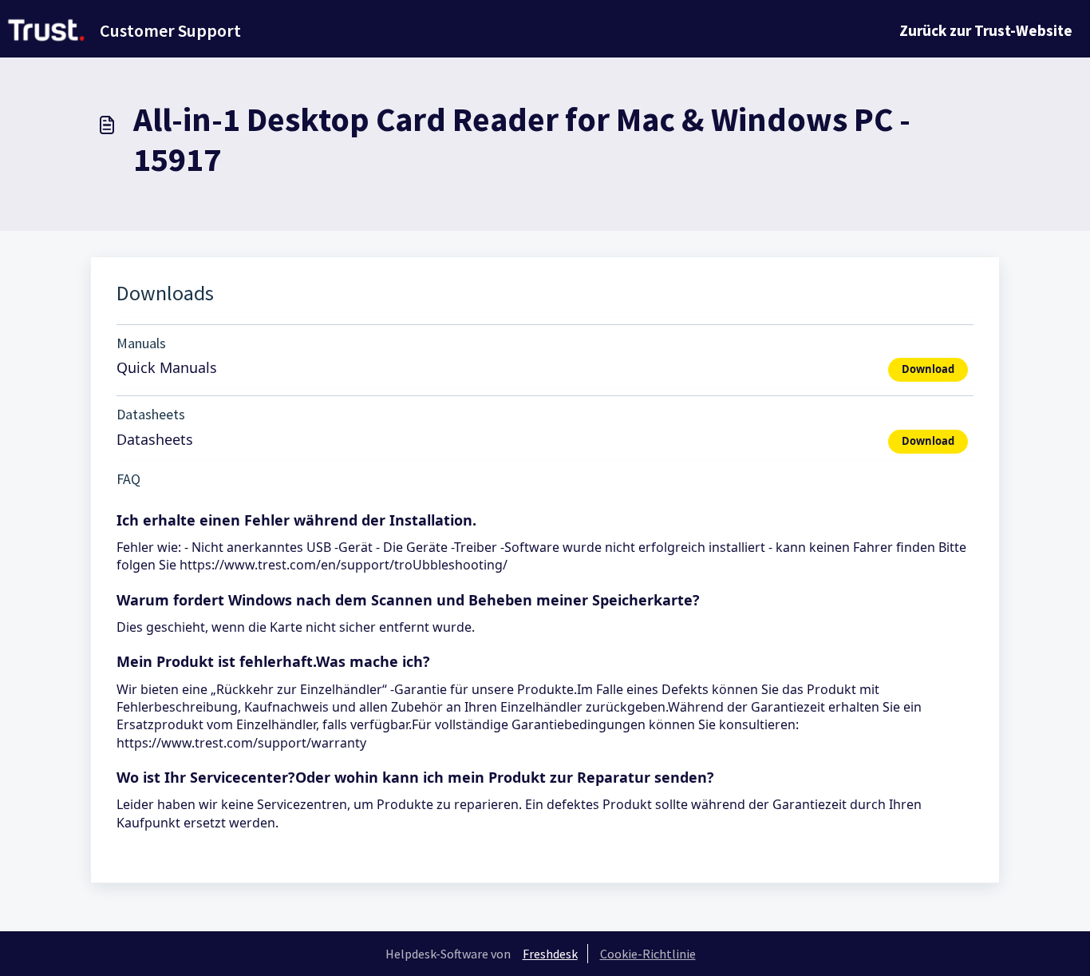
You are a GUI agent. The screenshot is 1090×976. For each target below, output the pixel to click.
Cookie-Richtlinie (648, 954)
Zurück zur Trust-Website (985, 30)
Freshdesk (550, 954)
